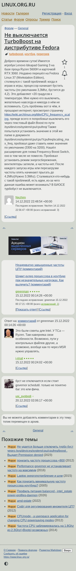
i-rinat (19, 358)
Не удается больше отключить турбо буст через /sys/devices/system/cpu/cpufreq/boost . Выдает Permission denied (40, 451)
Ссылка (10, 216)
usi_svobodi (23, 396)
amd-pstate (24, 500)
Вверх (67, 550)
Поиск (56, 19)
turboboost (16, 54)
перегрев (43, 54)
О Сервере (10, 550)
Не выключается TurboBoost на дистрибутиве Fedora (31, 41)
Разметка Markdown (50, 550)
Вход (68, 13)
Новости (7, 13)
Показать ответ (26, 309)
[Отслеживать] (64, 73)
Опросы (31, 19)
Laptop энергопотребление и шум (40, 475)
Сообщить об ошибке (15, 553)
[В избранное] (64, 62)
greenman (22, 291)
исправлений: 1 (49, 304)
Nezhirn (20, 197)
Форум (19, 19)
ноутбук (30, 54)
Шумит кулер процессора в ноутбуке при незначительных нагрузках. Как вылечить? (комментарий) (40, 280)
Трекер (44, 19)
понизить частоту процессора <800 (41, 460)
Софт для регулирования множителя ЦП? (46, 506)
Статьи (6, 19)
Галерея (22, 13)
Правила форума (27, 550)
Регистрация (51, 13)
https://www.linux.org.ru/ (16, 557)
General (23, 28)
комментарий (27, 320)
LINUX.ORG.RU (18, 4)
